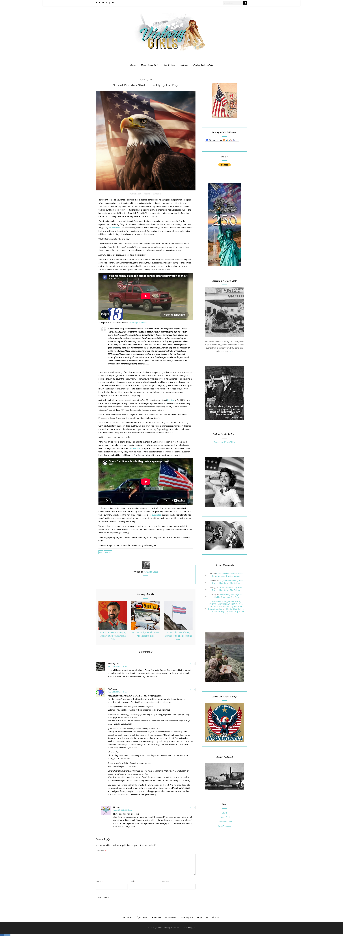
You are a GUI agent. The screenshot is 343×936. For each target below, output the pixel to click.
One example (134, 448)
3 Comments (157, 193)
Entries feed (225, 817)
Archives (184, 65)
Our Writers (169, 65)
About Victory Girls (150, 65)
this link (170, 400)
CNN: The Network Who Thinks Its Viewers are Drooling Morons (228, 574)
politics (147, 193)
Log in (224, 813)
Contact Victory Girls (203, 65)
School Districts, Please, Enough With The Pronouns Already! (178, 635)
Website (165, 881)
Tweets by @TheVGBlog (224, 442)
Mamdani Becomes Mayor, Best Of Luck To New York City (113, 635)
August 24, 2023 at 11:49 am (117, 666)
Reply (192, 663)
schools (108, 552)
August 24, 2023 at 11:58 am (117, 692)
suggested (156, 515)
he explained (114, 227)
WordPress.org (224, 826)
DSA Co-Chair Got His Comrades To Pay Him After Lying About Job (226, 611)
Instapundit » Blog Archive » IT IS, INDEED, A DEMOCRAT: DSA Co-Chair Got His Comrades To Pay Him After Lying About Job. (225, 605)
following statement (137, 322)
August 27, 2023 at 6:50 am (122, 810)
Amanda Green (136, 193)
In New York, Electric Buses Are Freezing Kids (145, 634)
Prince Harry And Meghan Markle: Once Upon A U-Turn (228, 595)
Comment (101, 850)
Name (99, 881)
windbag (111, 663)
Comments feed (225, 822)
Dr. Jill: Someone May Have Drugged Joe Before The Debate (227, 581)
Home (133, 65)
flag (100, 552)
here (231, 351)
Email (132, 881)
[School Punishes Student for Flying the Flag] (145, 140)
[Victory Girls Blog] (171, 52)
